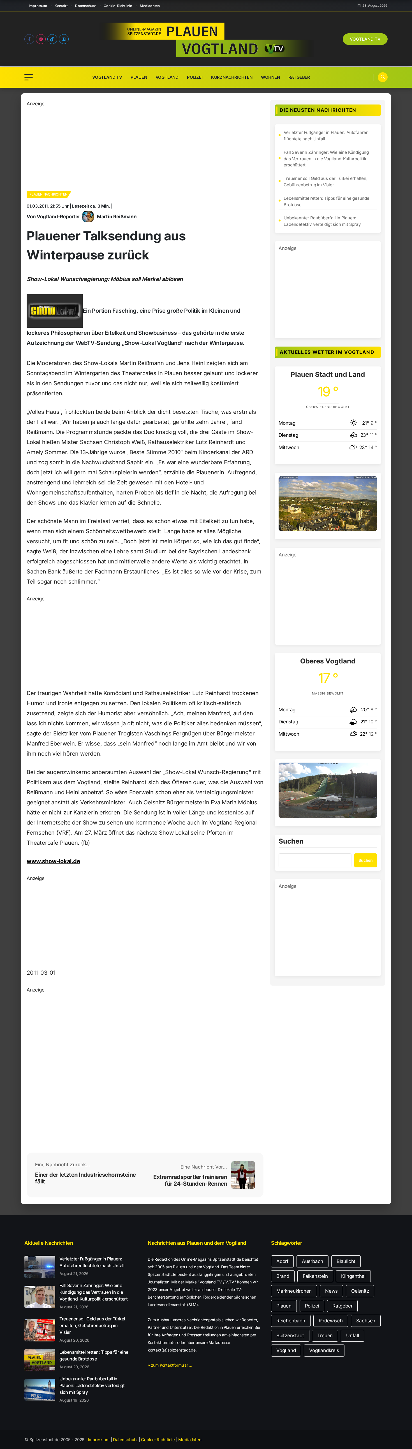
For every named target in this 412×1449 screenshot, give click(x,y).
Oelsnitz (360, 1291)
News (331, 1291)
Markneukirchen (294, 1291)
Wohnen (270, 77)
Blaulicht (346, 1261)
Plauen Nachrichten (48, 194)
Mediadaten (150, 6)
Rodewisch (331, 1320)
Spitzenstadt (290, 1335)
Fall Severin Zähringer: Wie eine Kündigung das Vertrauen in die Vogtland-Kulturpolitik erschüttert (326, 159)
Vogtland (167, 77)
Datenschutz (85, 6)
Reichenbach (290, 1320)
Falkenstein (315, 1276)
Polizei (195, 77)
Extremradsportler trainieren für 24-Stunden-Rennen (190, 1180)
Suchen (291, 841)
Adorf (282, 1261)
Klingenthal (353, 1276)
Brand (282, 1276)
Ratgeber (299, 77)
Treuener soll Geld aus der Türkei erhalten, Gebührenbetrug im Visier (325, 181)
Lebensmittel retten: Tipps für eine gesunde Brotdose (326, 201)
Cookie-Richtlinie (118, 6)
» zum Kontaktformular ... (170, 1365)
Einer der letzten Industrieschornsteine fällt (85, 1178)
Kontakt (61, 6)
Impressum (38, 6)
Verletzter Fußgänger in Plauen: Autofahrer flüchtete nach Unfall (326, 135)
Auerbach (312, 1261)
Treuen (325, 1335)
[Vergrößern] (369, 483)
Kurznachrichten (232, 77)
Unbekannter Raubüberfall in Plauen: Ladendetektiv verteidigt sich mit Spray (322, 221)
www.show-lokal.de (53, 861)
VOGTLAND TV (365, 39)
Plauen (139, 77)
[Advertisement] (145, 147)
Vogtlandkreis (324, 1350)
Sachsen (366, 1320)
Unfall (352, 1335)
